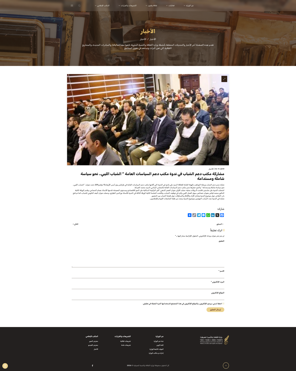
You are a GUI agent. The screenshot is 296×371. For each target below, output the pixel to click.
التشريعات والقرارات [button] (129, 5)
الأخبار (211, 169)
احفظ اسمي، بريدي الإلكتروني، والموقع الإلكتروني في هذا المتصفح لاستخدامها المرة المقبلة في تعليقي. (182, 303)
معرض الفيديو (93, 345)
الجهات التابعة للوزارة (156, 349)
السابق (219, 224)
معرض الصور (93, 341)
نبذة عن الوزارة (158, 341)
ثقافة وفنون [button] (152, 5)
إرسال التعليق (215, 310)
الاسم (221, 271)
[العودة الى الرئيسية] (215, 5)
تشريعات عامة (126, 345)
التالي (76, 224)
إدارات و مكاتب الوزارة (156, 353)
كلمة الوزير (160, 345)
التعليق (221, 241)
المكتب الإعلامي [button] (103, 5)
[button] (84, 5)
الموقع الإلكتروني (217, 293)
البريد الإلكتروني (217, 282)
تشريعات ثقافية (125, 341)
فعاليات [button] (171, 5)
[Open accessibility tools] (5, 366)
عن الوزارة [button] (190, 5)
